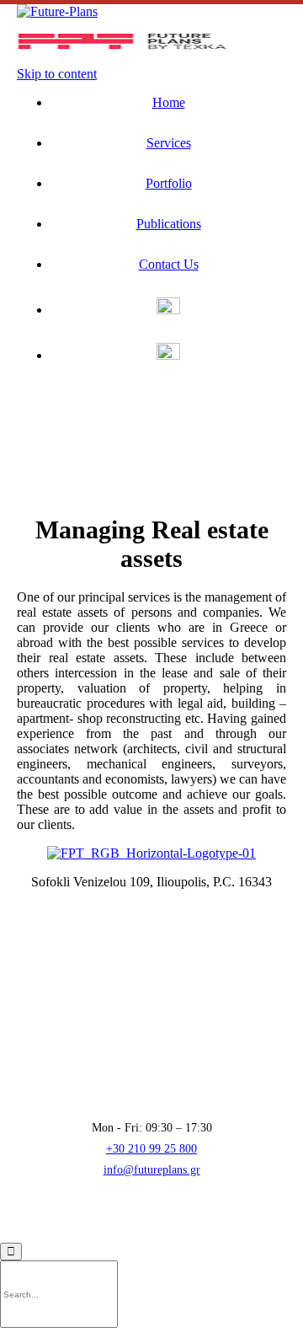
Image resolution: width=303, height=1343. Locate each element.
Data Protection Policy (167, 1222)
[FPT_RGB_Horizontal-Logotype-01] (151, 853)
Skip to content (57, 74)
